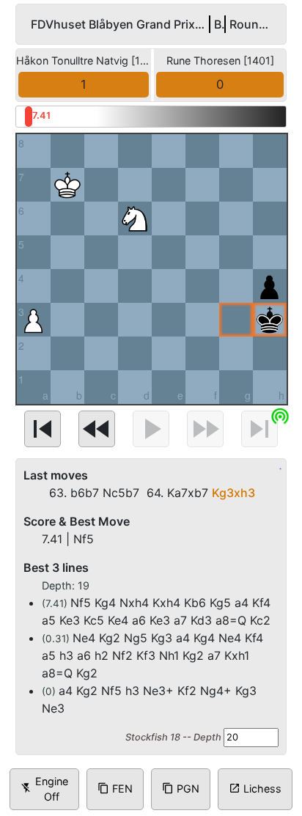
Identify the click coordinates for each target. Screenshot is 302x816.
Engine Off (44, 789)
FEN (115, 788)
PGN (180, 788)
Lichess (255, 788)
